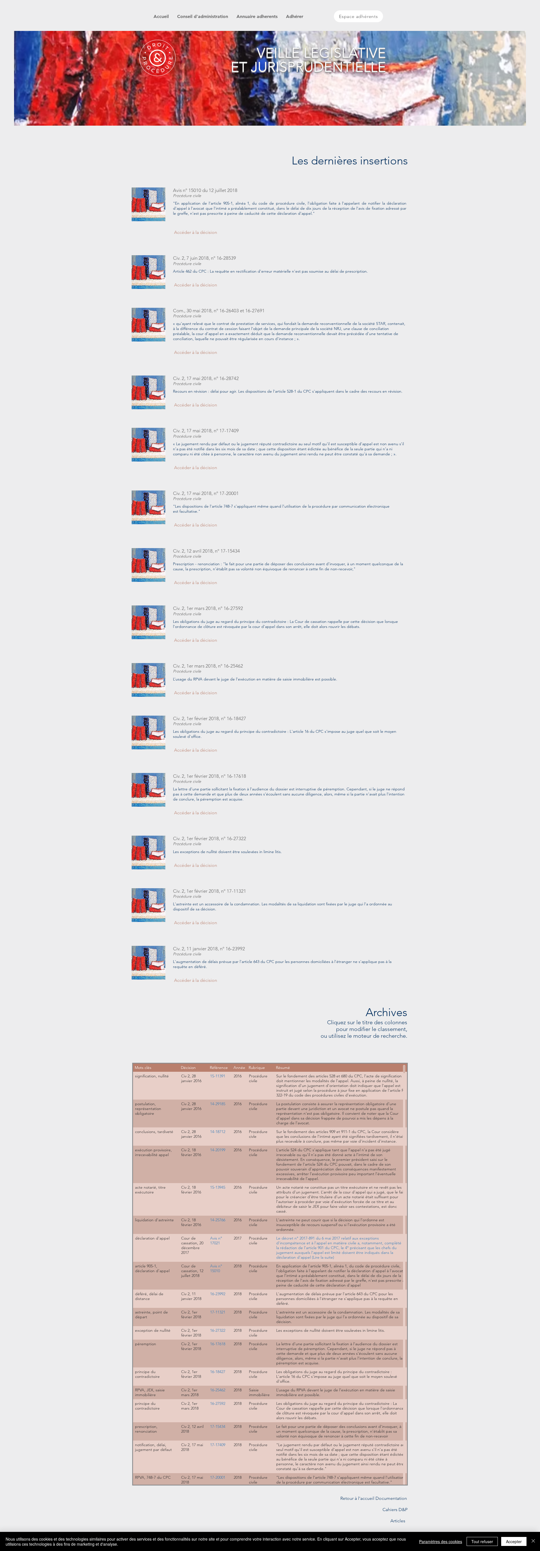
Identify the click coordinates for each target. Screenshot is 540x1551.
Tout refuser (482, 1541)
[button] (195, 232)
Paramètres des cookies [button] (440, 1541)
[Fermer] (533, 1541)
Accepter (514, 1541)
